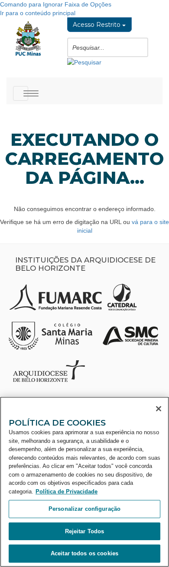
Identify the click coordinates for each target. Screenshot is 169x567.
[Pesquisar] (84, 61)
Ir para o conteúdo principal (37, 13)
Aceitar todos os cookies (84, 553)
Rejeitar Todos (84, 531)
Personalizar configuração (84, 509)
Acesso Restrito (97, 25)
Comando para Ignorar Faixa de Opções (55, 4)
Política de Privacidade (67, 491)
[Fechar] (158, 408)
